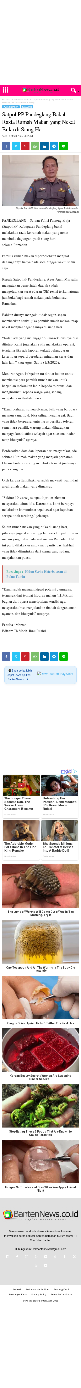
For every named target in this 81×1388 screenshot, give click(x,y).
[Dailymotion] (7, 1257)
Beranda (6, 99)
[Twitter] (16, 146)
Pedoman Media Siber (37, 1289)
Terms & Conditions (61, 1294)
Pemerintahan (21, 99)
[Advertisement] (40, 42)
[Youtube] (45, 1265)
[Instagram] (26, 1257)
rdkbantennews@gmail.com (49, 1249)
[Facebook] (6, 146)
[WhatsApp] (35, 146)
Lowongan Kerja (18, 1294)
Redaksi (16, 1289)
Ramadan (27, 106)
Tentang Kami (61, 1289)
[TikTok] (55, 1257)
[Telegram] (54, 146)
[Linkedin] (44, 146)
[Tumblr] (65, 1257)
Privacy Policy (38, 1294)
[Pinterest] (25, 146)
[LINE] (63, 146)
